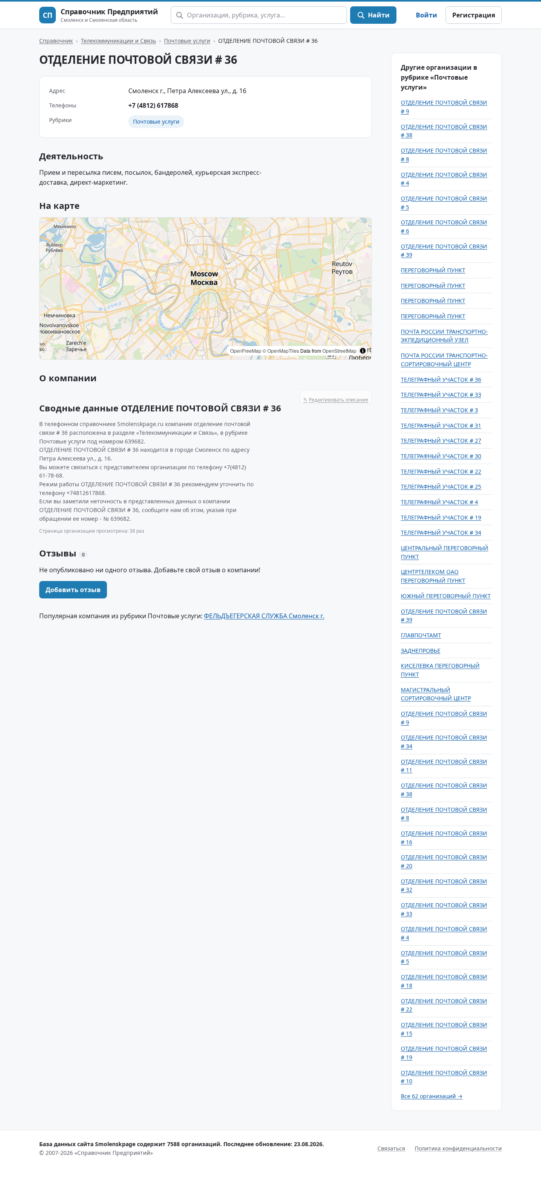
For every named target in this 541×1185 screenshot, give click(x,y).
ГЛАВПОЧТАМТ (421, 635)
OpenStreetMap (339, 350)
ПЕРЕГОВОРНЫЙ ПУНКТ (433, 270)
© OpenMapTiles (281, 350)
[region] (205, 288)
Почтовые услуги (187, 40)
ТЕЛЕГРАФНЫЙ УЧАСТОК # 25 (441, 486)
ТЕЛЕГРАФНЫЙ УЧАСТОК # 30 (441, 456)
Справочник (56, 40)
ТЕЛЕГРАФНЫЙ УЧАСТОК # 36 (441, 379)
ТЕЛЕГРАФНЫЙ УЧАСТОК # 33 (441, 394)
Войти (426, 15)
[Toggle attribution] (363, 351)
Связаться (391, 1148)
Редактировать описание (335, 399)
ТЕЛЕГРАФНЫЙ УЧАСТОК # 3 (439, 410)
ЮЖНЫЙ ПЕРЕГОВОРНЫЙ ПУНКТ (446, 596)
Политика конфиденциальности (458, 1148)
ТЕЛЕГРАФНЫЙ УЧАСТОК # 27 (441, 440)
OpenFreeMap (245, 350)
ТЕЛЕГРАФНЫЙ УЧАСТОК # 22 (441, 471)
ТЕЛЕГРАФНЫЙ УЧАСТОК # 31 (441, 425)
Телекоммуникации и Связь (118, 40)
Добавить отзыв (73, 589)
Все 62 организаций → (432, 1096)
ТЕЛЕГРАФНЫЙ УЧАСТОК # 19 (441, 517)
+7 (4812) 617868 (153, 105)
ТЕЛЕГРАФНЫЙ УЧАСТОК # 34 (441, 532)
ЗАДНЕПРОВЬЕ (420, 650)
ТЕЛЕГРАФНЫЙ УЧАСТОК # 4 (439, 502)
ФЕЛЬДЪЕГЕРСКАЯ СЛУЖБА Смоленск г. (264, 616)
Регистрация (473, 15)
